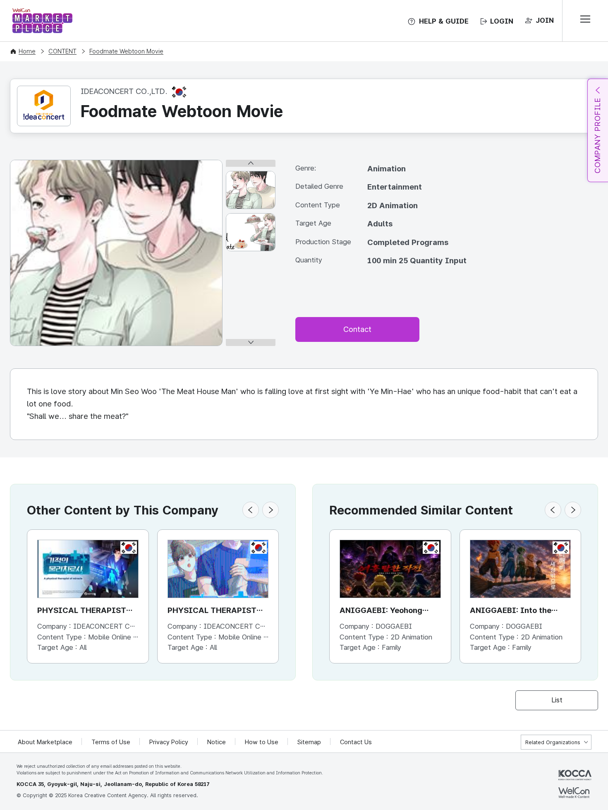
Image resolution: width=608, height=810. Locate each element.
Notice (216, 742)
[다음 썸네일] (250, 342)
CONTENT (62, 51)
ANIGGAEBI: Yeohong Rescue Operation (381, 611)
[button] (250, 510)
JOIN (545, 20)
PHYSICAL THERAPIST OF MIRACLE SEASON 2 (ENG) (82, 611)
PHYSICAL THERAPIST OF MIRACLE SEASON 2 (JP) (212, 611)
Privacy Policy (168, 742)
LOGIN (501, 21)
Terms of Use (110, 742)
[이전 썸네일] (250, 163)
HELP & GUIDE (444, 21)
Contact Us (356, 742)
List (557, 700)
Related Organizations (552, 742)
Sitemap (309, 742)
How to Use (261, 742)
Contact (357, 329)
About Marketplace (45, 742)
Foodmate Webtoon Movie (126, 51)
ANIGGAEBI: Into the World (510, 611)
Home (27, 51)
